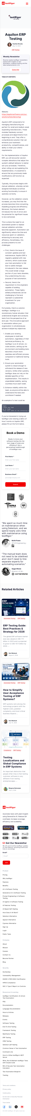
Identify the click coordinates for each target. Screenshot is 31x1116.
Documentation (8, 1005)
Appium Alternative (9, 920)
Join (6, 863)
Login (4, 930)
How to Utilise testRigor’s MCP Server (13, 1056)
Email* (5, 852)
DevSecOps (7, 972)
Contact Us (6, 955)
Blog (4, 962)
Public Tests (7, 934)
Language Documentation (11, 1009)
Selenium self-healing (10, 1045)
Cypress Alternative (9, 923)
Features (5, 882)
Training (5, 1075)
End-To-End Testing (9, 1027)
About (5, 944)
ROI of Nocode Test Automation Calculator (14, 1067)
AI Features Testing (9, 905)
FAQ (4, 1001)
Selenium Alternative (10, 916)
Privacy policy (7, 1089)
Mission (5, 947)
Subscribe (15, 70)
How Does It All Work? (10, 912)
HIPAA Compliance (9, 983)
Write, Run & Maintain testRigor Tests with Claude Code (15, 1061)
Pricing (5, 875)
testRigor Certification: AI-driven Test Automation (14, 997)
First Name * (9, 456)
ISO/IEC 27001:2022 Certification (14, 979)
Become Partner (8, 958)
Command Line (8, 1052)
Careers (5, 951)
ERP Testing (15, 50)
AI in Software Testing (10, 889)
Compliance (7, 750)
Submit (15, 484)
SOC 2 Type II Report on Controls (14, 986)
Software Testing (8, 1023)
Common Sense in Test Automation (15, 1048)
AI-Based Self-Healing (10, 909)
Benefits (5, 885)
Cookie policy (7, 1093)
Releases (6, 1016)
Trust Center (6, 1102)
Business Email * (11, 474)
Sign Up (5, 927)
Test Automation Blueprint (11, 1071)
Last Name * (9, 465)
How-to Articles (8, 1012)
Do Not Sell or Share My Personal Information (12, 1097)
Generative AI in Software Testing (14, 893)
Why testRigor (7, 878)
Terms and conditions (9, 1085)
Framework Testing (9, 1030)
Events (5, 1019)
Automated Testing (9, 618)
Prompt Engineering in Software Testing (14, 897)
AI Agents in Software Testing (13, 902)
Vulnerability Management (11, 975)
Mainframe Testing (9, 1034)
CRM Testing (7, 1041)
